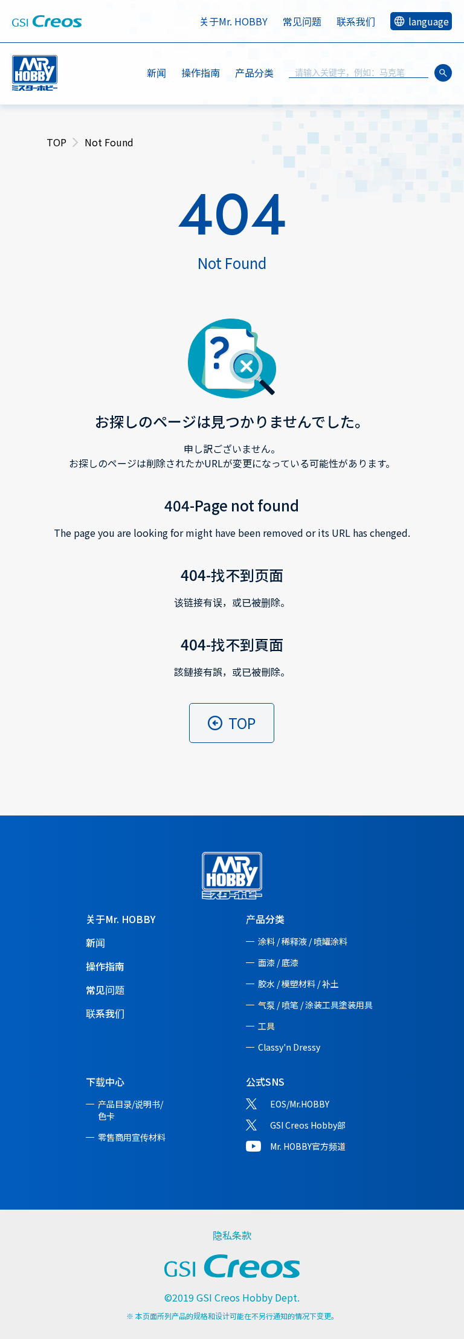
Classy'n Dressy (289, 1047)
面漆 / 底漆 (278, 962)
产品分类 (265, 919)
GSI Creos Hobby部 (308, 1125)
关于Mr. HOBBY (233, 21)
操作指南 (200, 72)
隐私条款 (232, 1235)
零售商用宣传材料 (132, 1137)
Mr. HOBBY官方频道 (308, 1146)
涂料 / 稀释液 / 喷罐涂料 (302, 941)
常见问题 (302, 21)
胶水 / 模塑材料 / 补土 (298, 984)
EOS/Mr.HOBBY (299, 1104)
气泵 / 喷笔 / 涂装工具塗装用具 (315, 1005)
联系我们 (356, 21)
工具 (266, 1026)
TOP (56, 142)
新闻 (156, 72)
